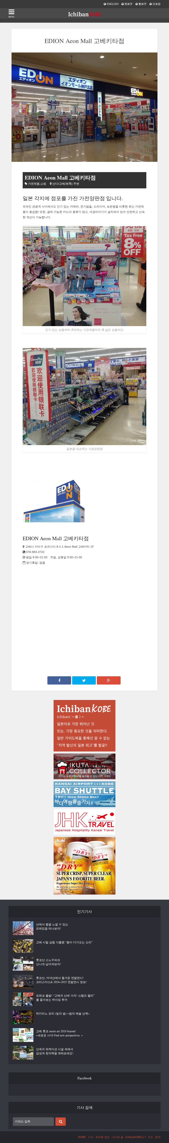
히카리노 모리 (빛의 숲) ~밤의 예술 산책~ (63, 1013)
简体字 (128, 4)
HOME (82, 1137)
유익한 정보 (102, 1137)
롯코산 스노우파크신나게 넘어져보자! (48, 962)
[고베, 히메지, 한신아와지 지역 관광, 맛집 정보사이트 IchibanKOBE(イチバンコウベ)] (84, 13)
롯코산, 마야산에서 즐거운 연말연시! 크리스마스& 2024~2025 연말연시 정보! (61, 980)
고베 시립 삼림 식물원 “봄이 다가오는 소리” (64, 942)
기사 (90, 1137)
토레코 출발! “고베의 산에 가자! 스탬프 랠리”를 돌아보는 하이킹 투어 (65, 998)
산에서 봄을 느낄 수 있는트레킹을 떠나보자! (52, 926)
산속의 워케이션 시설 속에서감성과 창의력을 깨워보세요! (54, 1051)
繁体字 (142, 4)
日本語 (156, 4)
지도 (150, 1137)
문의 (158, 1137)
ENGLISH (112, 4)
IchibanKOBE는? (135, 1137)
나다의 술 (117, 1137)
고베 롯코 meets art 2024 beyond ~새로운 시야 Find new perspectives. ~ (59, 1033)
